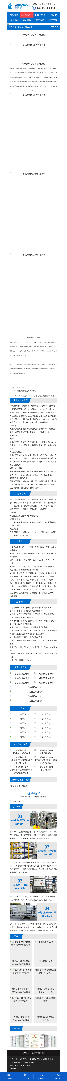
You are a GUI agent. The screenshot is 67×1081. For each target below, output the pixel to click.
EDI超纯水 (53, 15)
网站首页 (14, 15)
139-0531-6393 (46, 7)
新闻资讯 (40, 20)
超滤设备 (14, 20)
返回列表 (20, 387)
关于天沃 (53, 20)
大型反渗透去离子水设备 (27, 391)
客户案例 (27, 20)
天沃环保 (12, 27)
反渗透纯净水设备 (25, 27)
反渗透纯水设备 (37, 64)
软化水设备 (40, 15)
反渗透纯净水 (27, 15)
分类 (56, 27)
